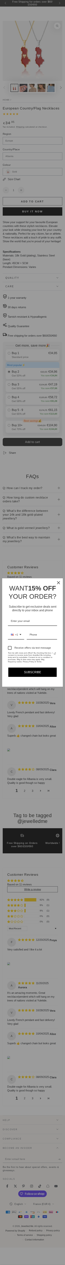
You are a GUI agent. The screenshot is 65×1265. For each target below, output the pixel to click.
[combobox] (16, 635)
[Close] (58, 582)
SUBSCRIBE (32, 672)
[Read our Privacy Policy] (55, 653)
